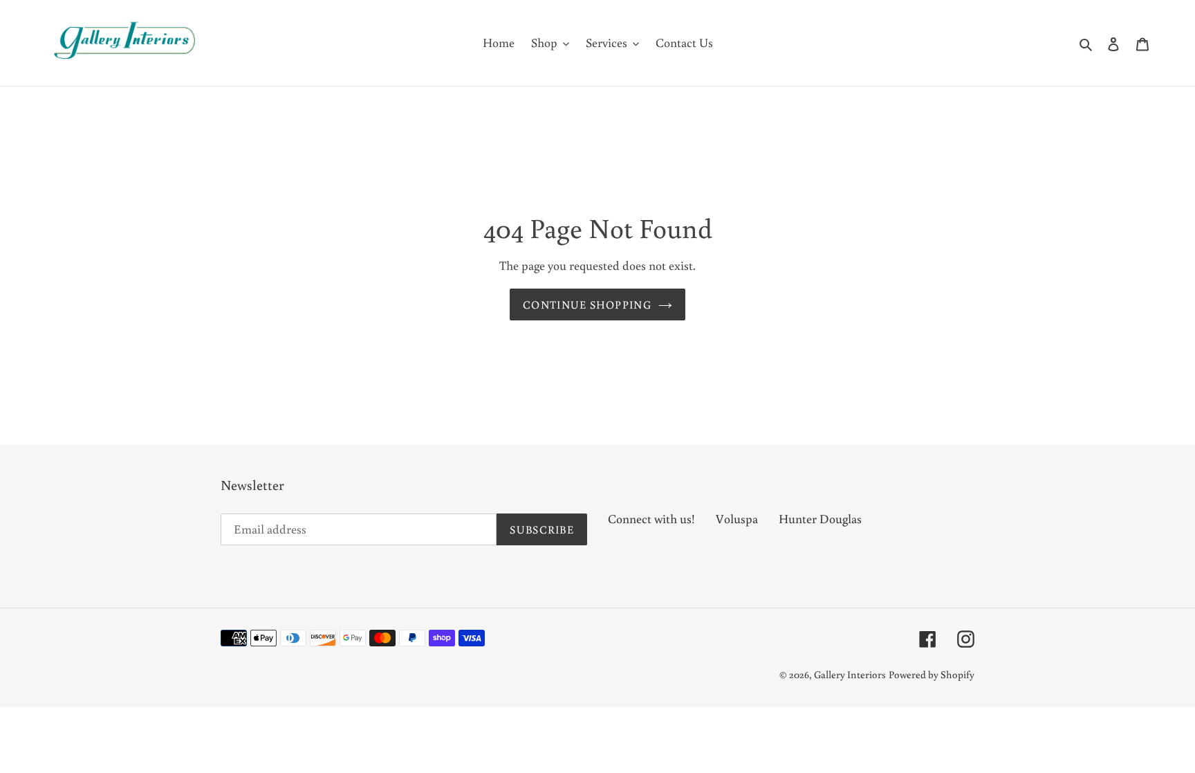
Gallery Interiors (850, 674)
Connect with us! (651, 518)
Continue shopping (587, 304)
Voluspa (737, 518)
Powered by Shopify (931, 674)
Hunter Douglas (820, 518)
